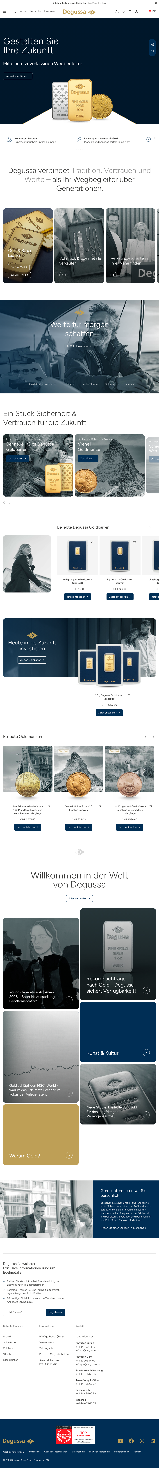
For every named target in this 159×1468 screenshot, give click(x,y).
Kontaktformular (84, 1336)
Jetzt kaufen (16, 458)
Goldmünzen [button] (112, 384)
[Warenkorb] (130, 11)
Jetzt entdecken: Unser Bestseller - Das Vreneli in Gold (79, 3)
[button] (136, 11)
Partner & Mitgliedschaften (54, 1354)
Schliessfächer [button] (90, 384)
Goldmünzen (10, 1342)
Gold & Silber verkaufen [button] (42, 384)
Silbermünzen (10, 1359)
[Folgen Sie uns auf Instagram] (142, 1441)
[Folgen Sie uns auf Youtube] (121, 1441)
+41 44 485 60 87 (86, 1383)
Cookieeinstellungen (13, 1452)
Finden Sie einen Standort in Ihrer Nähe (122, 1227)
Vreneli (7, 1336)
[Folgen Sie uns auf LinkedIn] (153, 1441)
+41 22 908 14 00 (85, 1360)
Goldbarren (9, 1348)
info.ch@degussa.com (88, 1350)
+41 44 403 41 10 (85, 1346)
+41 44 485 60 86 (86, 1374)
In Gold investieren (16, 76)
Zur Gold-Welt (18, 267)
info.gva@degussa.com (88, 1364)
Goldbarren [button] (69, 384)
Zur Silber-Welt (18, 275)
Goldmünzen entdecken (78, 346)
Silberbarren (9, 1354)
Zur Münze (86, 458)
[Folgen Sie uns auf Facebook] (131, 1441)
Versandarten (46, 1342)
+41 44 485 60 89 (86, 1403)
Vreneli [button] (130, 384)
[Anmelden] (117, 11)
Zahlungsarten (47, 1348)
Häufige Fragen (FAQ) (51, 1336)
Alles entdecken (78, 898)
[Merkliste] (123, 11)
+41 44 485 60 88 (86, 1393)
